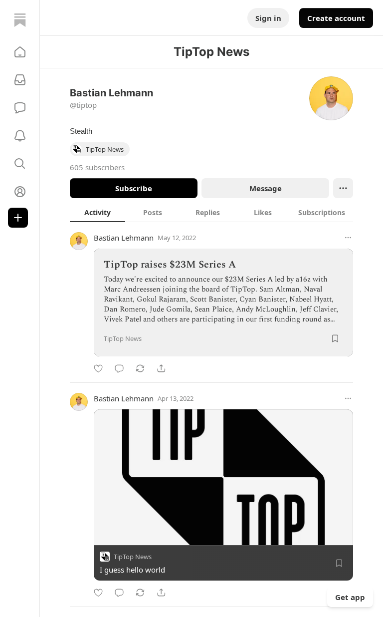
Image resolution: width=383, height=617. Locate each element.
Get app (350, 597)
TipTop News (133, 556)
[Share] (161, 368)
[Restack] (140, 368)
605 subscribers (97, 167)
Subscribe (133, 188)
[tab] (97, 212)
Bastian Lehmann (124, 238)
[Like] (98, 368)
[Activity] (20, 136)
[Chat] (20, 108)
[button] (20, 52)
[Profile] (20, 192)
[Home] (20, 20)
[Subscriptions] (20, 80)
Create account (336, 18)
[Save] (335, 338)
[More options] (348, 238)
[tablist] (211, 212)
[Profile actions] (343, 188)
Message (265, 188)
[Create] (18, 218)
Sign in (268, 18)
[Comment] (119, 368)
